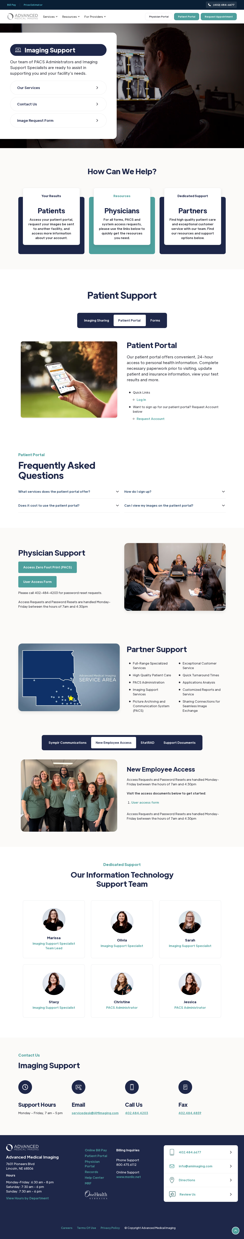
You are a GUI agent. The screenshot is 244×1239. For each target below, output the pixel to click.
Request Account (151, 419)
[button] (50, 16)
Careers (66, 1227)
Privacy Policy (110, 1227)
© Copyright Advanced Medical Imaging (150, 1227)
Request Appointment (219, 16)
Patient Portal (186, 16)
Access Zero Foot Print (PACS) (47, 567)
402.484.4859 (189, 1113)
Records (91, 1172)
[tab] (96, 320)
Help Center (94, 1178)
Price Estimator (33, 4)
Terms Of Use (86, 1227)
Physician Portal (159, 16)
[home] (22, 16)
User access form (145, 802)
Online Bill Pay (96, 1150)
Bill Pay (11, 4)
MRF (88, 1183)
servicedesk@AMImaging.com (95, 1113)
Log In (141, 400)
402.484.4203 (136, 1113)
